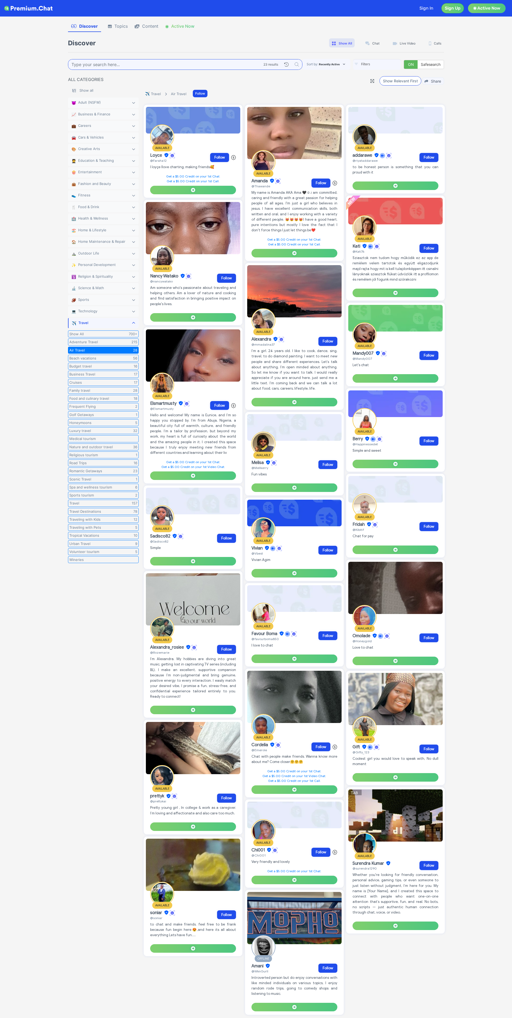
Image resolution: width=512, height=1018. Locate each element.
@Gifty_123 (361, 752)
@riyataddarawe (365, 161)
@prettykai (158, 801)
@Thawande (260, 186)
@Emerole (259, 750)
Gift (357, 747)
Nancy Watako (164, 276)
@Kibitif (358, 530)
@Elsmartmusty (162, 409)
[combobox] (377, 64)
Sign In (426, 8)
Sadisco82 (160, 536)
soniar (156, 912)
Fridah (359, 524)
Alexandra (261, 339)
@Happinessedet (365, 444)
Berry (358, 439)
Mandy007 (364, 353)
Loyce (156, 155)
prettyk (157, 796)
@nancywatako (161, 281)
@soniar (156, 918)
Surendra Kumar (369, 863)
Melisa (258, 462)
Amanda (260, 181)
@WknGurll (259, 971)
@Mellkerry (259, 468)
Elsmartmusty (164, 403)
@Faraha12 (158, 161)
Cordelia (260, 745)
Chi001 (258, 850)
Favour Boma (264, 633)
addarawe (363, 155)
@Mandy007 (362, 359)
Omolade (362, 636)
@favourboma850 (265, 639)
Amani (258, 966)
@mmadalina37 (263, 344)
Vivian (257, 548)
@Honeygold (362, 641)
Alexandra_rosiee (167, 647)
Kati (357, 246)
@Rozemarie (159, 653)
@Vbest (257, 553)
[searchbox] (385, 64)
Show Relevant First (400, 81)
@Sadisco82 (159, 541)
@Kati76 (358, 251)
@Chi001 (258, 855)
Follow (200, 93)
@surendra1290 (365, 868)
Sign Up (453, 8)
